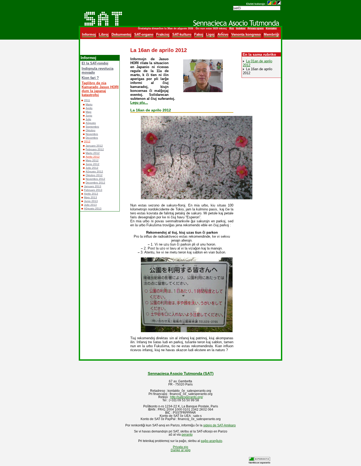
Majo (88, 111)
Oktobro (90, 130)
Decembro (92, 137)
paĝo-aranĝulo (211, 441)
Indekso (241, 28)
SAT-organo (143, 34)
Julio (88, 119)
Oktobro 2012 (94, 175)
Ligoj (210, 34)
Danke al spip (181, 450)
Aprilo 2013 (91, 193)
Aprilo (89, 108)
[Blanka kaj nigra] (279, 3)
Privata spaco (256, 28)
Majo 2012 (92, 160)
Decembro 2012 (95, 182)
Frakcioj (162, 34)
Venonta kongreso (246, 34)
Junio (89, 115)
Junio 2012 (92, 164)
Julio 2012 (92, 167)
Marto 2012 (93, 153)
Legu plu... (139, 103)
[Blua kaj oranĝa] (269, 3)
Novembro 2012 (95, 178)
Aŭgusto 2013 (92, 208)
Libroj (104, 34)
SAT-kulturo (181, 34)
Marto (89, 104)
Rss (231, 28)
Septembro (92, 126)
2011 (87, 100)
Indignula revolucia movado (97, 70)
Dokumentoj (121, 34)
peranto (187, 434)
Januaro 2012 (94, 145)
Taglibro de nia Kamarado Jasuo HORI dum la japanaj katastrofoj (100, 89)
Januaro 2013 (92, 186)
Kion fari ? (90, 78)
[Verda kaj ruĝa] (274, 3)
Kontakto (271, 28)
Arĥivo (222, 34)
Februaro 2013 (93, 190)
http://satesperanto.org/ (186, 397)
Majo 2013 (90, 197)
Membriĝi (271, 34)
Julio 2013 (90, 204)
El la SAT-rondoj (95, 63)
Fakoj (198, 34)
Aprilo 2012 (93, 156)
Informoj (89, 34)
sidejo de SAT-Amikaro (219, 425)
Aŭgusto (91, 122)
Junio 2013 (91, 201)
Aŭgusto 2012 (94, 171)
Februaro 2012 (95, 149)
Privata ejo (180, 447)
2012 (87, 141)
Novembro (92, 134)
